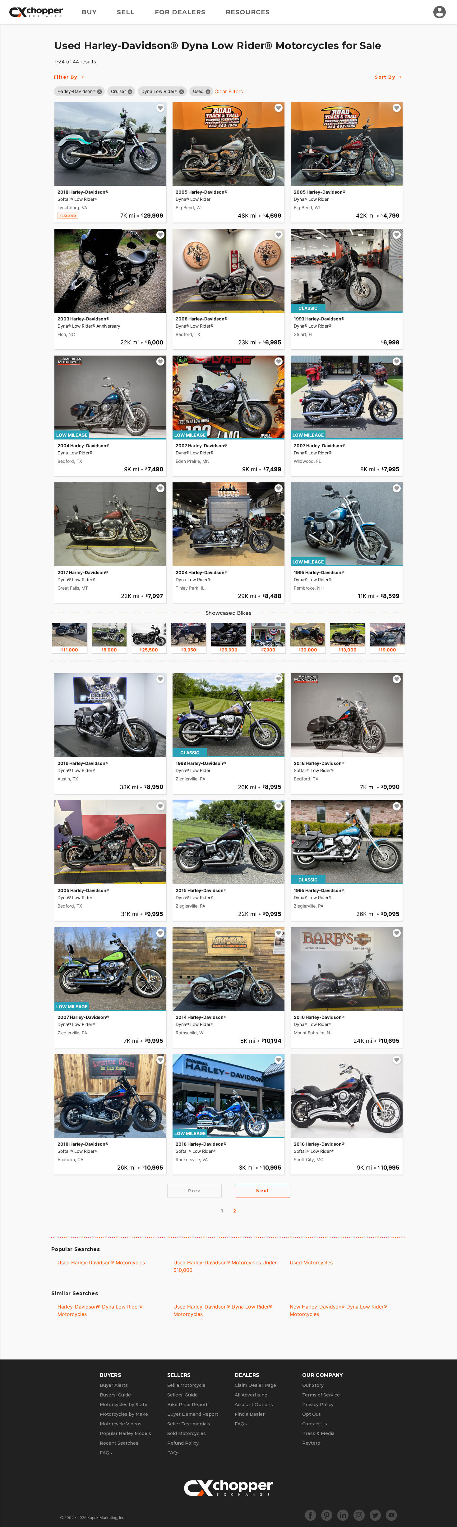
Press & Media (318, 1433)
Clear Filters (229, 91)
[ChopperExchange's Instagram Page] (359, 1515)
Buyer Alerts (114, 1385)
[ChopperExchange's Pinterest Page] (326, 1515)
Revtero (311, 1443)
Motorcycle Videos (120, 1424)
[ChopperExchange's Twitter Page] (375, 1515)
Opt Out (311, 1414)
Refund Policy (183, 1443)
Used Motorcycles (311, 1262)
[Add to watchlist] (160, 108)
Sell (126, 12)
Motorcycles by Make (124, 1414)
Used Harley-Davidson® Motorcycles (101, 1262)
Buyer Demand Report (192, 1414)
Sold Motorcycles (186, 1433)
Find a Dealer (250, 1414)
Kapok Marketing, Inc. (106, 1517)
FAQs (106, 1453)
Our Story (313, 1385)
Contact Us (314, 1424)
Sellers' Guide (182, 1395)
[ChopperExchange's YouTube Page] (391, 1515)
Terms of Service (321, 1395)
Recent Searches (119, 1443)
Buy (89, 12)
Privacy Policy (318, 1404)
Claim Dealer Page (255, 1385)
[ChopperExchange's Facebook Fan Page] (310, 1515)
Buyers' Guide (115, 1395)
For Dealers (180, 12)
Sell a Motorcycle (186, 1385)
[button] (76, 91)
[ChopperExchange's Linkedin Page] (343, 1515)
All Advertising (251, 1395)
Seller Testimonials (188, 1424)
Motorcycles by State (123, 1404)
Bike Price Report (187, 1404)
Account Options (254, 1404)
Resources (248, 12)
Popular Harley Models (125, 1433)
